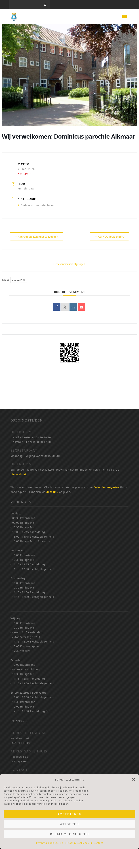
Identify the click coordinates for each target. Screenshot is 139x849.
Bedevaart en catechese (37, 205)
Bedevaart (19, 279)
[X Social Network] (65, 307)
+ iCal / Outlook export (109, 236)
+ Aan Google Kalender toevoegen (36, 236)
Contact (98, 842)
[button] (133, 779)
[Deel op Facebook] (56, 307)
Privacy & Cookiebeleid (49, 842)
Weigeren (69, 824)
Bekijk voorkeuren (69, 834)
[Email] (81, 307)
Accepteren (70, 814)
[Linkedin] (73, 307)
